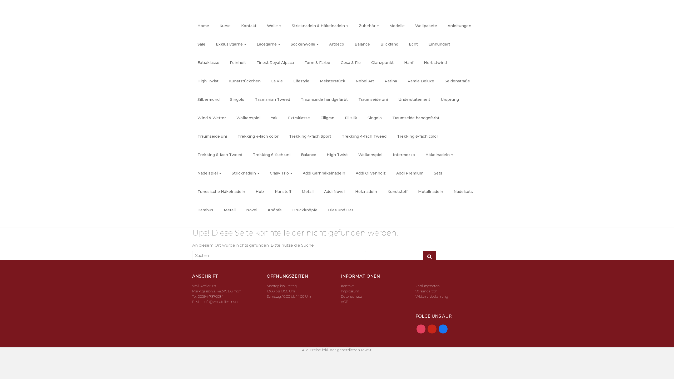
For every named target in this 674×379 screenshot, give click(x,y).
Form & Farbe (317, 62)
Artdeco (336, 44)
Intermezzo (404, 154)
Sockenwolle (303, 44)
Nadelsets (463, 191)
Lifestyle (301, 81)
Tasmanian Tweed (272, 99)
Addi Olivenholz (371, 173)
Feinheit (238, 62)
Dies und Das (341, 210)
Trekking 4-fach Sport (310, 136)
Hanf (408, 62)
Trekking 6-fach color (417, 136)
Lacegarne (267, 44)
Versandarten (426, 291)
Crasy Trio (279, 173)
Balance (362, 44)
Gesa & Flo (351, 62)
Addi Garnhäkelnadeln (324, 173)
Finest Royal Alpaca (275, 62)
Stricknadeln (244, 173)
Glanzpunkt (382, 62)
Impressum (350, 291)
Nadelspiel (207, 173)
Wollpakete (426, 25)
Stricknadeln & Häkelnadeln (318, 25)
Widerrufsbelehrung (431, 296)
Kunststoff (398, 191)
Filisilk (351, 118)
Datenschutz (351, 296)
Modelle (397, 25)
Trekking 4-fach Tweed (364, 136)
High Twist (208, 81)
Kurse (225, 25)
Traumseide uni (373, 99)
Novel (251, 210)
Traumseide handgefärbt (324, 99)
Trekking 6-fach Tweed (219, 154)
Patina (391, 81)
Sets (438, 173)
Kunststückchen (245, 81)
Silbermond (208, 99)
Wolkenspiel (248, 118)
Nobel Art (365, 81)
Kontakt (248, 25)
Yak (274, 118)
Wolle (272, 25)
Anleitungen (459, 25)
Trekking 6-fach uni (271, 154)
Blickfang (389, 44)
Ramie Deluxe (421, 81)
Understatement (414, 99)
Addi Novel (334, 191)
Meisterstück (332, 81)
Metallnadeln (430, 191)
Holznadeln (366, 191)
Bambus (205, 210)
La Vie (277, 81)
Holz (260, 191)
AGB (344, 302)
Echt (413, 44)
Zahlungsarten (427, 286)
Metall (308, 191)
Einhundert (439, 44)
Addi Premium (409, 173)
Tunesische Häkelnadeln (221, 191)
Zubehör (367, 25)
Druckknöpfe (305, 210)
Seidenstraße (457, 81)
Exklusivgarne (229, 44)
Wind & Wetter (211, 118)
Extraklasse (208, 62)
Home (203, 25)
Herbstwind (435, 62)
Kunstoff (283, 191)
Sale (201, 44)
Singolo (237, 99)
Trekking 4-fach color (258, 136)
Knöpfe (275, 210)
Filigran (327, 118)
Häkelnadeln (437, 154)
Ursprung (450, 99)
